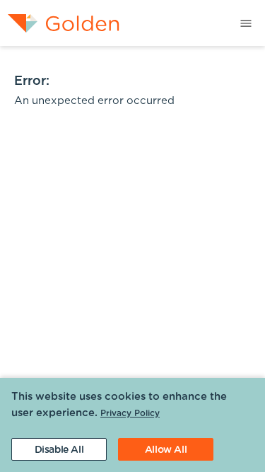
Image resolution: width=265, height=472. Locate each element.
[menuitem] (59, 23)
